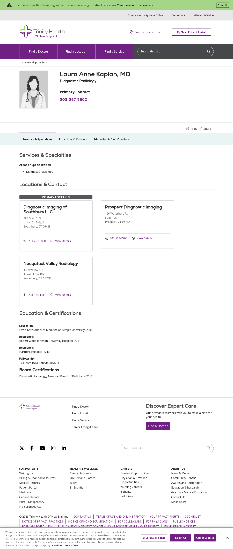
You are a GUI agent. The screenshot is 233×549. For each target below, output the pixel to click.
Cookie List (193, 516)
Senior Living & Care (85, 427)
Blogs (73, 483)
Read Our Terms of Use (65, 545)
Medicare (25, 492)
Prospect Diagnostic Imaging (133, 207)
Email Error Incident (180, 526)
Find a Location (76, 51)
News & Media (180, 473)
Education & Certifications (112, 139)
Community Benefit (183, 478)
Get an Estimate (29, 497)
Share (207, 129)
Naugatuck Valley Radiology (51, 263)
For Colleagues (129, 521)
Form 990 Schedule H (37, 526)
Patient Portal (28, 487)
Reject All (180, 537)
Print (193, 129)
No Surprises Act (30, 507)
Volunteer (127, 496)
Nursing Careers (131, 487)
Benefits (126, 491)
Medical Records (29, 483)
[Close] (227, 537)
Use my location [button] (144, 32)
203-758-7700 (118, 238)
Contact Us (178, 497)
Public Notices (184, 521)
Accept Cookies (205, 537)
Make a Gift (178, 502)
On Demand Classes (82, 478)
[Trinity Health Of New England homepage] (41, 37)
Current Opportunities (135, 473)
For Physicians (157, 521)
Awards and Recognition (186, 483)
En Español (77, 487)
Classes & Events (80, 473)
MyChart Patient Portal (191, 32)
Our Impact (178, 15)
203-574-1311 (37, 295)
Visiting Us (26, 473)
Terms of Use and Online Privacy (120, 516)
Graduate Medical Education (189, 492)
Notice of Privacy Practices (42, 521)
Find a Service (114, 51)
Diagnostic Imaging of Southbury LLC (45, 209)
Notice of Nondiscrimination (90, 521)
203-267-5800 (73, 99)
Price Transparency (31, 502)
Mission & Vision (204, 15)
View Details (63, 241)
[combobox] (175, 51)
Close (220, 5)
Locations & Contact (73, 139)
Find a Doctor (38, 51)
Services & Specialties (37, 139)
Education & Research (185, 487)
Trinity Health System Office (145, 15)
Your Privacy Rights (164, 516)
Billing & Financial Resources (37, 478)
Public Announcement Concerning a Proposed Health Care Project (108, 526)
